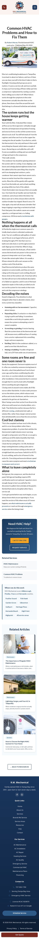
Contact (20, 832)
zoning (11, 411)
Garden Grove (11, 603)
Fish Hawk (24, 599)
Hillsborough (26, 591)
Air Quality (20, 860)
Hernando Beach (12, 611)
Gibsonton (24, 603)
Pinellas (7, 594)
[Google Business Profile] (22, 795)
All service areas (23, 615)
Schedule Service (19, 913)
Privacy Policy (12, 928)
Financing (20, 875)
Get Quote (19, 935)
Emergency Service (20, 864)
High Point (26, 611)
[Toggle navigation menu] (34, 7)
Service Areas (20, 821)
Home (20, 806)
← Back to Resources (19, 767)
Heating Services (20, 856)
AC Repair (20, 852)
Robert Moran (12, 43)
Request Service (19, 548)
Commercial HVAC (20, 867)
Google (29, 906)
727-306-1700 (21, 887)
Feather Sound (11, 599)
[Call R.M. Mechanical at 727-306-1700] (4, 7)
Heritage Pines (21, 607)
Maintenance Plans (20, 871)
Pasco (13, 594)
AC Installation (19, 848)
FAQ (19, 829)
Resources (20, 825)
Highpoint (9, 615)
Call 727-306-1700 (19, 540)
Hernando (23, 594)
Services (20, 814)
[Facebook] (17, 795)
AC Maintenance (20, 845)
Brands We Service (20, 817)
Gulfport (9, 607)
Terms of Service (26, 928)
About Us (19, 810)
